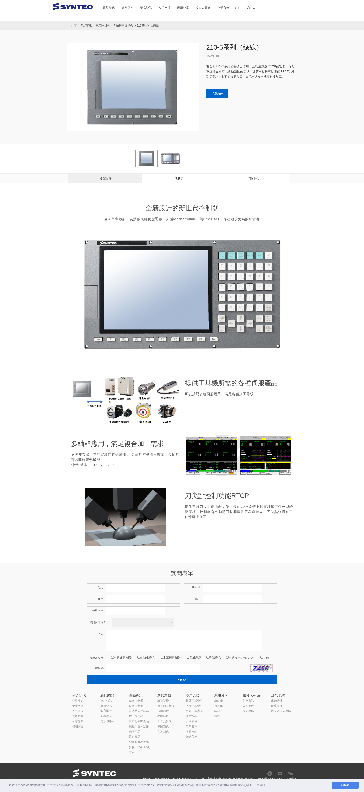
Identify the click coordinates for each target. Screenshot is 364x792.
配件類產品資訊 (139, 741)
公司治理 (248, 705)
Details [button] (260, 785)
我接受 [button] (345, 785)
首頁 (74, 25)
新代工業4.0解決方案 (139, 750)
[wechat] (290, 773)
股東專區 (248, 711)
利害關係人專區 (281, 711)
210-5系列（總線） (149, 25)
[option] (133, 87)
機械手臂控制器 (139, 726)
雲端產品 (215, 657)
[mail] (280, 773)
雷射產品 (195, 657)
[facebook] (269, 773)
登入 (237, 7)
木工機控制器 (172, 657)
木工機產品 (136, 716)
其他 (266, 657)
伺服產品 (134, 731)
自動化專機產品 (139, 721)
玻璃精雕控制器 (139, 711)
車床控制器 (102, 25)
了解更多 (217, 93)
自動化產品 (147, 657)
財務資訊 (248, 700)
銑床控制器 (136, 705)
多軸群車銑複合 (123, 25)
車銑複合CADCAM (241, 657)
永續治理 (276, 700)
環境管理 (276, 705)
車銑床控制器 (123, 657)
